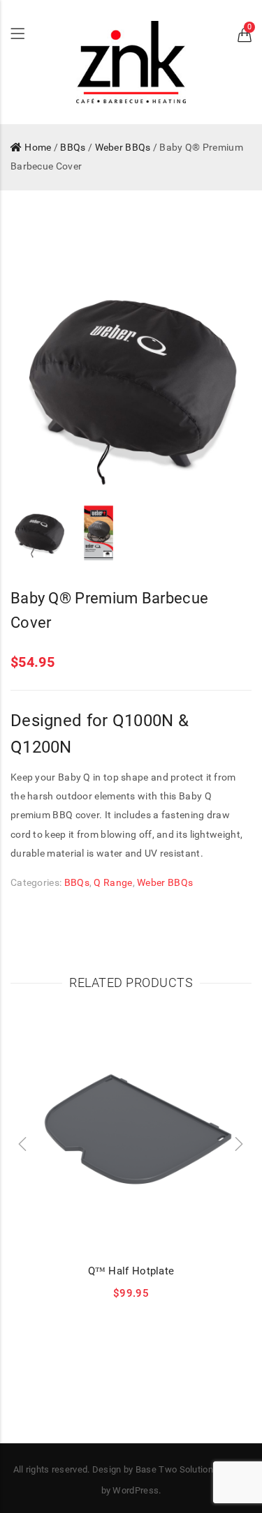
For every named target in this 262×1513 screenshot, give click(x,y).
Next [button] (224, 380)
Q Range (113, 882)
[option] (131, 380)
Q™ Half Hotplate (131, 1271)
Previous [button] (37, 380)
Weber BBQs (123, 147)
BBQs (72, 147)
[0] (245, 37)
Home (37, 147)
